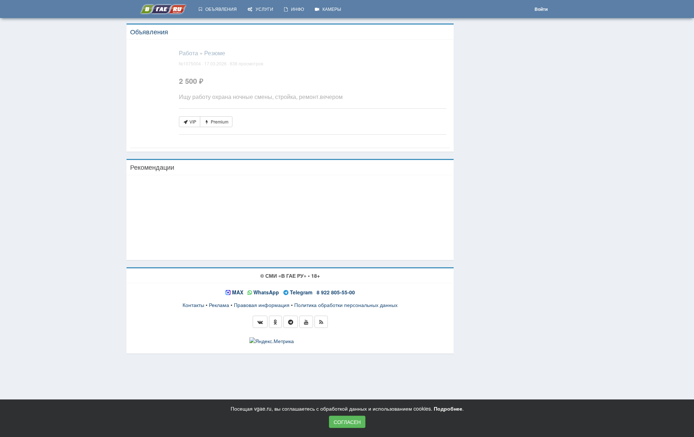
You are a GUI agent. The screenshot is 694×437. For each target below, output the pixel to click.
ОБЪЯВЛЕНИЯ (219, 9)
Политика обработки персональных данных (346, 304)
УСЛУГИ (262, 9)
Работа (188, 53)
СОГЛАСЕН (347, 421)
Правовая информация (262, 304)
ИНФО (296, 9)
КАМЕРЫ (330, 9)
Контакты (193, 304)
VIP (192, 121)
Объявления (149, 31)
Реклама (219, 304)
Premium (219, 121)
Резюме (214, 53)
